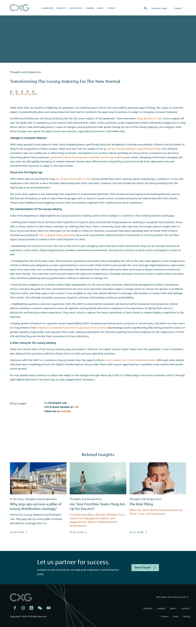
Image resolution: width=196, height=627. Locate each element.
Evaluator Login (159, 8)
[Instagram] (23, 608)
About (100, 8)
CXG (76, 407)
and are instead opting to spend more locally (133, 149)
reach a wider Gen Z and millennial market (130, 360)
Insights (61, 8)
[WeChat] (40, 608)
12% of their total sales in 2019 (73, 179)
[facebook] (15, 608)
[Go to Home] (19, 7)
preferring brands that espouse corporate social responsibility (87, 157)
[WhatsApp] (35, 93)
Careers (90, 8)
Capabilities (47, 8)
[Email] (23, 93)
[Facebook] (12, 93)
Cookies (164, 617)
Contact (111, 8)
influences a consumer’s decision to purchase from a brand (71, 328)
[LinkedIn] (29, 93)
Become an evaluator (171, 597)
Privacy (186, 617)
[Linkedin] (32, 608)
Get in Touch (142, 567)
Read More (17, 532)
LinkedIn (65, 411)
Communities (76, 8)
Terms (176, 617)
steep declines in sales (149, 118)
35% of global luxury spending (57, 235)
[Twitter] (18, 93)
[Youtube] (49, 608)
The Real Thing (141, 504)
